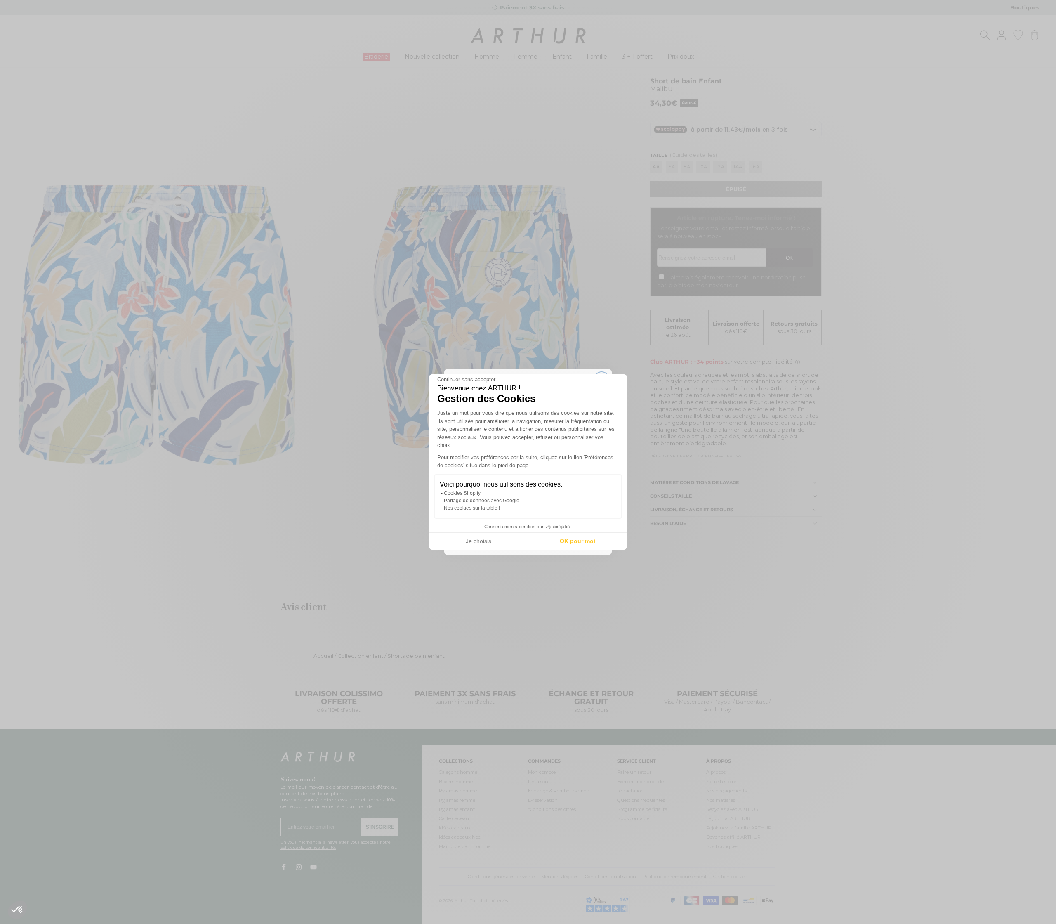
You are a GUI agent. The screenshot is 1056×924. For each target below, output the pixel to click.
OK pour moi (577, 541)
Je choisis (478, 541)
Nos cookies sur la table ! (472, 508)
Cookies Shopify (462, 493)
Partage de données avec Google (481, 500)
